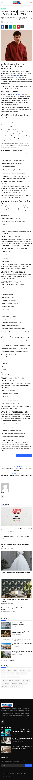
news (28, 670)
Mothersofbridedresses (6, 640)
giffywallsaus (3, 603)
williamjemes (3, 548)
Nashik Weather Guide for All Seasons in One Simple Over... (22, 652)
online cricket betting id (7, 680)
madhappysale (4, 531)
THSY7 (2, 493)
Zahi (13, 646)
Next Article (15, 473)
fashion (3, 670)
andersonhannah (4, 611)
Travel (18, 673)
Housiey (12, 673)
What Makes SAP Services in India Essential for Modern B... (21, 623)
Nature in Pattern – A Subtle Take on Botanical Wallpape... (14, 600)
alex (13, 634)
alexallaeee (3, 540)
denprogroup (14, 626)
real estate (22, 670)
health (9, 670)
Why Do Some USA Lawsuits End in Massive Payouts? (22, 738)
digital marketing (26, 680)
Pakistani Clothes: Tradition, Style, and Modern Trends (16, 639)
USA (18, 677)
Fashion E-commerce (17, 686)
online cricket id (11, 677)
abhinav (13, 733)
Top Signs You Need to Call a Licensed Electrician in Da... (16, 537)
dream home (5, 673)
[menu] (2, 2)
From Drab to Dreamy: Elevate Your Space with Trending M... (22, 747)
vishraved (14, 654)
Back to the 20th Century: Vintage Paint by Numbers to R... (21, 631)
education (17, 680)
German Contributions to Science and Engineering (22, 644)
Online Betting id (6, 686)
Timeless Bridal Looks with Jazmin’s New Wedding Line (15, 573)
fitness (3, 677)
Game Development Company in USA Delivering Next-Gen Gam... (21, 730)
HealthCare (14, 683)
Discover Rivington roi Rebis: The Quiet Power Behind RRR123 (16, 469)
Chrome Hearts (5, 683)
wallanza (14, 750)
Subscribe (28, 765)
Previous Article (17, 466)
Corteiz (17, 75)
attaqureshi (3, 575)
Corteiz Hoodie (16, 94)
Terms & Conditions (6, 776)
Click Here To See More (23, 455)
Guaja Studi (14, 741)
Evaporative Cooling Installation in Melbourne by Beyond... (15, 608)
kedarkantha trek (23, 683)
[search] (31, 2)
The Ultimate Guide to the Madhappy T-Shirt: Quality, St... (16, 528)
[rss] (2, 722)
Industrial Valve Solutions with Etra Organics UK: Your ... (15, 545)
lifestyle (15, 670)
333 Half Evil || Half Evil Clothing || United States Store (16, 475)
